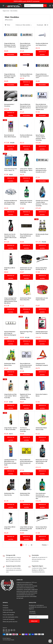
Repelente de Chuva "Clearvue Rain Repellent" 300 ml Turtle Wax (25, 397)
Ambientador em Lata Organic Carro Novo (26, 268)
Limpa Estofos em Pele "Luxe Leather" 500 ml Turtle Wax (10, 396)
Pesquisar (5, 605)
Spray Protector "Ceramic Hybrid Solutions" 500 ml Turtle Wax (40, 137)
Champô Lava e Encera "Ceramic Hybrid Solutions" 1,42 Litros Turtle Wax (42, 203)
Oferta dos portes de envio (10, 621)
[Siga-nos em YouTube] (14, 630)
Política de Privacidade (9, 612)
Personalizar (10, 54)
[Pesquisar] (45, 5)
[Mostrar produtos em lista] (47, 25)
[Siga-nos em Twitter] (6, 630)
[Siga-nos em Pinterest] (12, 630)
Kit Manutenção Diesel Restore (42, 235)
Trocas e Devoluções (8, 614)
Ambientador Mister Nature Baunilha (25, 298)
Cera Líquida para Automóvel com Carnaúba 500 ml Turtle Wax (42, 496)
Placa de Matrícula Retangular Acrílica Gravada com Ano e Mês (25, 107)
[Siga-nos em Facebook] (4, 630)
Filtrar (8, 25)
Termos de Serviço (8, 610)
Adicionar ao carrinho (42, 53)
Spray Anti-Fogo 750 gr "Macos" (26, 332)
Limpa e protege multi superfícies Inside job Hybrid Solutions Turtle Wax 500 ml (10, 300)
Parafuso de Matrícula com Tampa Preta (26, 75)
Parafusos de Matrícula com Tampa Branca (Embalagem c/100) (10, 202)
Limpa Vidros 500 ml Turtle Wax (9, 527)
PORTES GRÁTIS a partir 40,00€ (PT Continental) (26, 1)
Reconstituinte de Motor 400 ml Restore (10, 136)
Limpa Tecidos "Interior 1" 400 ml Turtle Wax (10, 428)
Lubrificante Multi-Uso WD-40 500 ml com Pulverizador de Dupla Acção (10, 462)
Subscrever (34, 621)
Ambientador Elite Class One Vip (9, 494)
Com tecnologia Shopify (8, 639)
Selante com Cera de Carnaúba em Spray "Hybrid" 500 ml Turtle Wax (10, 236)
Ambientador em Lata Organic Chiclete (42, 298)
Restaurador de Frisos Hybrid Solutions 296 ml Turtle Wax (42, 461)
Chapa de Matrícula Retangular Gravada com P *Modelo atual (10, 45)
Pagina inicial (6, 10)
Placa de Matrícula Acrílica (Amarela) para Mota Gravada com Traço (26, 462)
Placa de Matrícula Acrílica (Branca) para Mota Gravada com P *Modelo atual (42, 107)
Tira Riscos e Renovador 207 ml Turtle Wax (25, 429)
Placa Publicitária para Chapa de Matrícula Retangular (26, 235)
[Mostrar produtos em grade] (45, 25)
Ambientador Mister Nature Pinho (9, 364)
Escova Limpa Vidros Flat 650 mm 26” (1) (41, 268)
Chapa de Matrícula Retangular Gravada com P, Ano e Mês (9, 75)
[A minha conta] (50, 5)
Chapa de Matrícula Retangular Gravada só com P (42, 75)
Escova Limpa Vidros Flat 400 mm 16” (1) (41, 527)
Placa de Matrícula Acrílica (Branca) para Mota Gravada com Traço (26, 366)
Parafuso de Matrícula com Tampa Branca (42, 44)
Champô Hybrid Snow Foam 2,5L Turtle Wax (42, 332)
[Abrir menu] (3, 5)
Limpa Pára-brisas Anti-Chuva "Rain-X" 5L (10, 169)
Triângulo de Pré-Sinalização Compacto (42, 364)
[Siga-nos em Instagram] (9, 630)
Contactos (5, 607)
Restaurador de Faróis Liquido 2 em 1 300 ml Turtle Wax (26, 202)
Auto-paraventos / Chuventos (9, 105)
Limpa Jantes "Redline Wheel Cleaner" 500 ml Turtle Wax (26, 170)
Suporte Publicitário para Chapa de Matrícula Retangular (10, 333)
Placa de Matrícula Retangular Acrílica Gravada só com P (41, 170)
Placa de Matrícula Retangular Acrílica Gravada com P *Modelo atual (25, 46)
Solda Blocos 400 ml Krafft (9, 268)
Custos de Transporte (8, 619)
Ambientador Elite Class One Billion (25, 494)
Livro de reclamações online (10, 617)
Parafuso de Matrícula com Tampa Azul (26, 136)
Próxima (44, 545)
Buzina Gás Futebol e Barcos (41, 395)
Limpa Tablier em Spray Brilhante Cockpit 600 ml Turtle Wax (26, 528)
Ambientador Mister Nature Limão (41, 428)
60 (31, 545)
